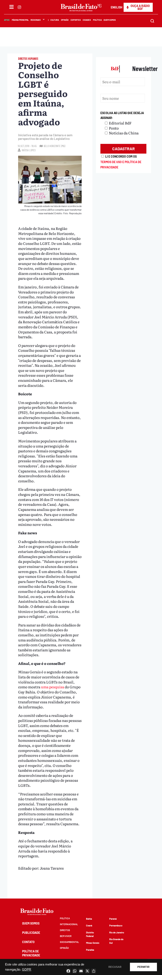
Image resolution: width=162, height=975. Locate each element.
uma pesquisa (52, 686)
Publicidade (31, 932)
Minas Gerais (92, 942)
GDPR (26, 969)
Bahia (89, 918)
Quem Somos (110, 20)
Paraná (113, 918)
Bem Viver (66, 936)
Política (97, 20)
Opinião (65, 20)
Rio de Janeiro (116, 932)
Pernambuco (115, 925)
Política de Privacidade (31, 953)
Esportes (76, 20)
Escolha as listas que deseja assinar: (122, 115)
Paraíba (90, 949)
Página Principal (20, 20)
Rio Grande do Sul (116, 941)
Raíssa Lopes (29, 150)
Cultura (55, 20)
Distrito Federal (90, 934)
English (116, 7)
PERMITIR (143, 966)
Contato (28, 942)
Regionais (36, 20)
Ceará (89, 925)
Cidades (87, 20)
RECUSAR (115, 966)
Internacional (69, 924)
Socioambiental (69, 942)
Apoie (7, 20)
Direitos (65, 930)
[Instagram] (19, 7)
